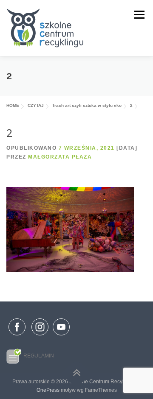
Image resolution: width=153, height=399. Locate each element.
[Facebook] (17, 328)
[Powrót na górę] (77, 373)
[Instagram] (40, 336)
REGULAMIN (38, 356)
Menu (138, 15)
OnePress (48, 390)
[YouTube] (61, 336)
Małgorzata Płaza (60, 157)
